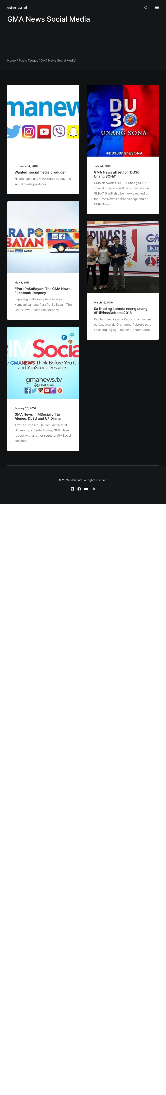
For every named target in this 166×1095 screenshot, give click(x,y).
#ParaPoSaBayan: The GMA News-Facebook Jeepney (43, 291)
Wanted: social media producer (40, 172)
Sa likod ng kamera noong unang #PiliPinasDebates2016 (121, 311)
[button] (156, 7)
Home (11, 60)
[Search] (144, 7)
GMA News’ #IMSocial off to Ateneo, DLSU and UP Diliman (38, 416)
